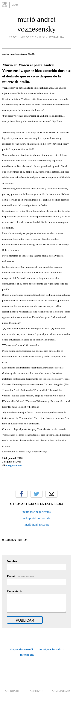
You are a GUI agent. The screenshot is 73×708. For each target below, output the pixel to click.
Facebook (22, 494)
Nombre (12, 561)
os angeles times (13, 465)
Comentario (14, 591)
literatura (56, 37)
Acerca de (12, 691)
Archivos (36, 691)
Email (51, 494)
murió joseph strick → (51, 649)
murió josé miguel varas (36, 511)
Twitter (36, 494)
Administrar (61, 691)
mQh (14, 4)
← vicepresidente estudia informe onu (20, 652)
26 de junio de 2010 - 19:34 (27, 37)
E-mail (21, 576)
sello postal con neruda (36, 518)
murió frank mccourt (37, 524)
